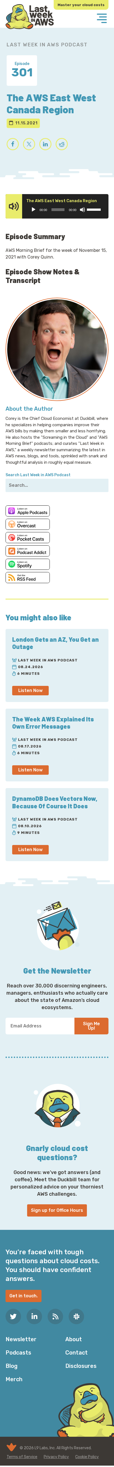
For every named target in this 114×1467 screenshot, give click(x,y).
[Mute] (82, 209)
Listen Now (30, 690)
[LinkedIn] (34, 1316)
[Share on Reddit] (62, 144)
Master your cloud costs (81, 5)
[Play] (33, 209)
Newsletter (21, 1339)
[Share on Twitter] (29, 144)
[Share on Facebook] (13, 144)
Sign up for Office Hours (57, 1210)
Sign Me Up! (91, 1026)
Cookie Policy (87, 1457)
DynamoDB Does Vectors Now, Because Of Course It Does (54, 802)
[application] (65, 209)
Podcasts (18, 1352)
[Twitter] (13, 1316)
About (73, 1339)
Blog (11, 1366)
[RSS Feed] (55, 1316)
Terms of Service (22, 1457)
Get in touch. (23, 1295)
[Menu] (101, 18)
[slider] (94, 209)
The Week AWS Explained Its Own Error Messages (53, 722)
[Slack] (76, 1316)
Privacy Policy (56, 1457)
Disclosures (81, 1366)
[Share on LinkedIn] (45, 144)
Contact (76, 1352)
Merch (14, 1379)
